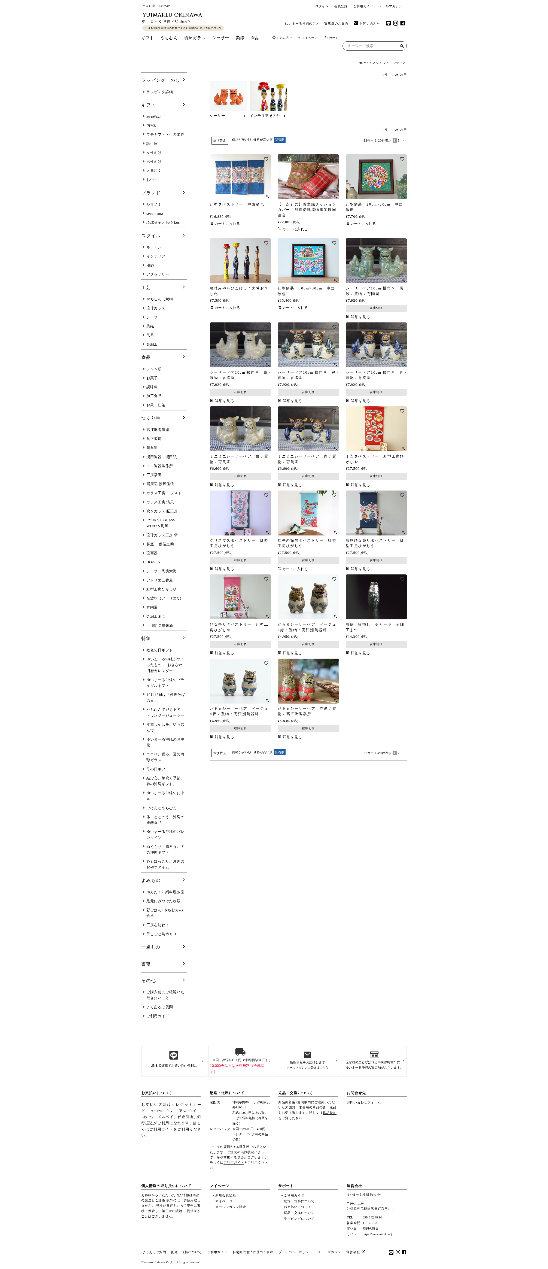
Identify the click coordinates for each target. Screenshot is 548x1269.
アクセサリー (157, 274)
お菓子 (152, 378)
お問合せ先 (356, 1093)
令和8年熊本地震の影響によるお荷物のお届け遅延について (185, 28)
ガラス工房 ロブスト (164, 493)
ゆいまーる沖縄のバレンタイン (165, 835)
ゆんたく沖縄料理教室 (165, 892)
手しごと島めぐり (161, 934)
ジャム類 (154, 369)
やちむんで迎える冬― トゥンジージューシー (165, 712)
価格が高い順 (263, 139)
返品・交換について (295, 1093)
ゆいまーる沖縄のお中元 (165, 742)
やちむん (169, 38)
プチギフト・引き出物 (165, 135)
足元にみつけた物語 (163, 901)
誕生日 (152, 144)
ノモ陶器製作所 (159, 466)
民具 (150, 335)
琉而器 (152, 553)
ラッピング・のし (160, 80)
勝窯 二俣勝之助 (160, 544)
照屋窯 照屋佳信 (160, 484)
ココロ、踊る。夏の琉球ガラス (165, 757)
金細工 (152, 344)
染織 (240, 38)
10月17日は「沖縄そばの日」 (165, 697)
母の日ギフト (157, 769)
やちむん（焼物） (161, 299)
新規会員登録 (225, 1195)
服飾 (150, 265)
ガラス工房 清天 (160, 502)
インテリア (155, 256)
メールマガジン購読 (230, 1207)
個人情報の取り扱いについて (166, 1186)
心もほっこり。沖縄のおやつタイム (165, 864)
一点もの (150, 947)
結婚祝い (154, 117)
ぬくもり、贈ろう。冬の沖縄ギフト (165, 849)
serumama (154, 214)
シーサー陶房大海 (161, 571)
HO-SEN (153, 562)
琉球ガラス (195, 38)
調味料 (152, 387)
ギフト (147, 38)
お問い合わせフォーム (364, 1102)
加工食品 (154, 396)
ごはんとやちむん (161, 808)
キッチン (154, 247)
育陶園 (152, 607)
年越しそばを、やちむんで (165, 727)
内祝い (152, 126)
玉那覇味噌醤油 (159, 625)
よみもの (151, 880)
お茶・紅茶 (155, 405)
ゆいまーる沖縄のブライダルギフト (165, 683)
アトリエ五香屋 (159, 580)
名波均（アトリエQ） (164, 598)
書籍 (146, 964)
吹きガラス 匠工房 (162, 511)
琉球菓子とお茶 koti (163, 223)
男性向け (154, 162)
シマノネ (154, 205)
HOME (364, 62)
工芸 (146, 287)
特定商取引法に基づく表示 (253, 1252)
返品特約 (330, 1112)
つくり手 (151, 418)
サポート (286, 1186)
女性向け (154, 153)
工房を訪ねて (157, 925)
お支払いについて (156, 1093)
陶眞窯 (152, 448)
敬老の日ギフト (159, 650)
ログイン (322, 6)
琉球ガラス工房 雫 (162, 535)
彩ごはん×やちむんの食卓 (164, 913)
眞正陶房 (154, 439)
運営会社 (354, 1186)
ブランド (151, 193)
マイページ (310, 37)
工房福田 (154, 475)
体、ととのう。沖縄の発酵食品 (165, 820)
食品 (255, 38)
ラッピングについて (299, 1218)
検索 (402, 47)
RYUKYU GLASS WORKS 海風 (160, 523)
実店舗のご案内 (336, 23)
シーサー (220, 38)
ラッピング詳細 (159, 92)
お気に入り (284, 37)
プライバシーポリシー (295, 1252)
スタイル (379, 62)
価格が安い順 (241, 139)
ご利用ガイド (363, 6)
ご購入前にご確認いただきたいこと (165, 995)
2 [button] (399, 140)
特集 (146, 638)
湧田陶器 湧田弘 (161, 457)
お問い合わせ (370, 23)
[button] (404, 140)
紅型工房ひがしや (161, 589)
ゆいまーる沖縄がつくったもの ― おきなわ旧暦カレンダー (165, 665)
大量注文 (154, 171)
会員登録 (341, 6)
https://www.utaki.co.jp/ (378, 1234)
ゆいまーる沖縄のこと (302, 23)
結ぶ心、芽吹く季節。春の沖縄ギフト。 (165, 781)
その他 (148, 980)
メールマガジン (390, 6)
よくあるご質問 (159, 1007)
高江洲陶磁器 (157, 430)
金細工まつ (155, 616)
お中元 (152, 180)
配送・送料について (227, 1093)
